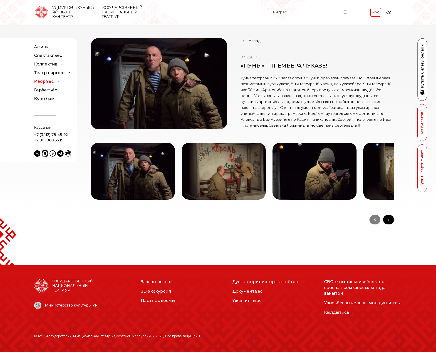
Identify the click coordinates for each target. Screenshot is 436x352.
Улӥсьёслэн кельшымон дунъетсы (362, 302)
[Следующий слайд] (388, 219)
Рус (375, 12)
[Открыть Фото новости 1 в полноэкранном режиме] (133, 171)
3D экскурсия (156, 291)
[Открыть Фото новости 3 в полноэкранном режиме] (314, 171)
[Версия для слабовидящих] (388, 12)
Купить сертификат (422, 168)
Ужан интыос (247, 300)
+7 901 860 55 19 (48, 140)
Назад (254, 41)
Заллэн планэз (156, 281)
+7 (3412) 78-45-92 (51, 135)
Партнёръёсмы (158, 300)
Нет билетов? (422, 123)
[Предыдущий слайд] (374, 219)
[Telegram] (60, 153)
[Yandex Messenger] (45, 153)
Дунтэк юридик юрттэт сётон (265, 281)
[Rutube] (68, 153)
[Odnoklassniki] (53, 153)
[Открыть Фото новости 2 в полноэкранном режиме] (224, 171)
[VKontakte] (37, 153)
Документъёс (247, 291)
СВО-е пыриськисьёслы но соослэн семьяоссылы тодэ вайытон (355, 287)
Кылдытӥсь (336, 312)
